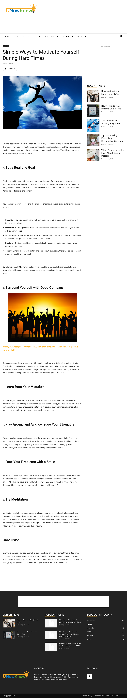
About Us (109, 696)
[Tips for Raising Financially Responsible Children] (93, 140)
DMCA (117, 696)
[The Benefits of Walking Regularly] (93, 125)
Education (66, 36)
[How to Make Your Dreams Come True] (93, 110)
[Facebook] (89, 676)
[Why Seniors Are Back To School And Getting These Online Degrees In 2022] (51, 635)
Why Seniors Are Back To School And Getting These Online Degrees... (69, 634)
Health (42, 36)
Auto (53, 36)
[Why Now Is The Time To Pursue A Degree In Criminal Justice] (51, 623)
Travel (30, 36)
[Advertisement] (48, 24)
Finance (80, 36)
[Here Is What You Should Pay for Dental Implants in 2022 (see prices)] (51, 647)
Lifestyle (17, 36)
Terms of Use (99, 696)
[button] (121, 36)
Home (6, 36)
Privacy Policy (87, 696)
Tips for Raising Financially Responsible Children (112, 138)
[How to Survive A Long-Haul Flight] (93, 96)
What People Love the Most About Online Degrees (112, 153)
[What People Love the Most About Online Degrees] (93, 155)
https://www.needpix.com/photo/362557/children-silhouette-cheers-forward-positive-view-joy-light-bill (41, 348)
